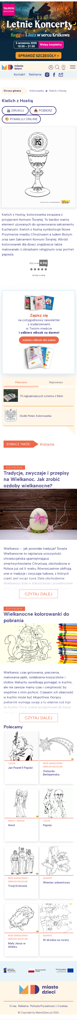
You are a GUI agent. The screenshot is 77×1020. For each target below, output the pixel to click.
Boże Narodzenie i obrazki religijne (53, 765)
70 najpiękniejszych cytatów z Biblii (41, 396)
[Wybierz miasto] (64, 67)
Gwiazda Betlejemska (51, 772)
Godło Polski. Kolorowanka (35, 416)
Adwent (47, 878)
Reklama (35, 74)
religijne (48, 444)
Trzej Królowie (17, 886)
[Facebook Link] (54, 74)
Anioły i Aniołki (16, 821)
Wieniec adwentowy (56, 882)
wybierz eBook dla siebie (39, 340)
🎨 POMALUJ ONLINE (21, 119)
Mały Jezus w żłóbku (16, 945)
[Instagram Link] (47, 74)
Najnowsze (56, 382)
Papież (47, 825)
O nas (12, 1006)
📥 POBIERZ (43, 110)
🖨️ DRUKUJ (15, 110)
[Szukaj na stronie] (57, 67)
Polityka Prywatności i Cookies (49, 1006)
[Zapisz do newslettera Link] (61, 74)
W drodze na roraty (56, 940)
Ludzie (11, 763)
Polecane (21, 382)
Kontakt (19, 74)
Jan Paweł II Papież (20, 767)
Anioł (11, 825)
